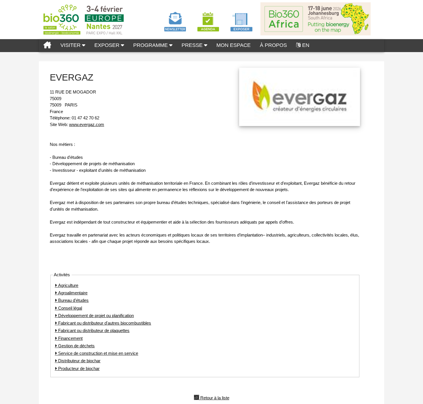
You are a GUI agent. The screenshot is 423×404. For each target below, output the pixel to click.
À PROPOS (273, 45)
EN (305, 45)
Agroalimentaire (72, 292)
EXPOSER (107, 45)
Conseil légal (69, 308)
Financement (70, 338)
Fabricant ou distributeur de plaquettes (93, 330)
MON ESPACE (233, 45)
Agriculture (67, 285)
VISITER (71, 45)
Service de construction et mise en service (97, 353)
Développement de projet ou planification (95, 315)
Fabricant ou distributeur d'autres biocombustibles (104, 323)
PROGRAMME (151, 45)
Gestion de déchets (76, 345)
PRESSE (193, 45)
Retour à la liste (214, 397)
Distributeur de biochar (78, 360)
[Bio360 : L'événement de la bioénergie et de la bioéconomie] (47, 45)
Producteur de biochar (78, 368)
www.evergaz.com (86, 124)
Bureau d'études (73, 300)
